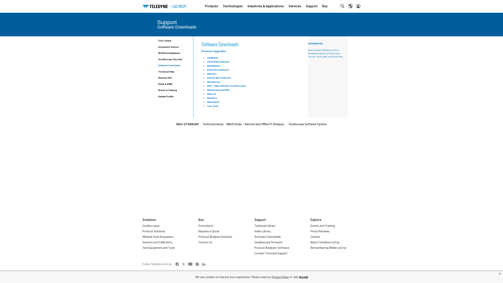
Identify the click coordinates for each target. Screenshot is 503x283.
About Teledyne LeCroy (325, 242)
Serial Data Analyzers (218, 62)
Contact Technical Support (270, 253)
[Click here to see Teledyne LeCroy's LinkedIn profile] (204, 264)
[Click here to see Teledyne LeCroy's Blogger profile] (197, 264)
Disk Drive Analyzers (218, 70)
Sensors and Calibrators (157, 242)
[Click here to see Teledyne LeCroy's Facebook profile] (177, 264)
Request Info (165, 78)
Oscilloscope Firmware (268, 242)
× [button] (499, 273)
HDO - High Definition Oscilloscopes (226, 86)
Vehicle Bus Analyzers (219, 78)
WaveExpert (213, 102)
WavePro (212, 74)
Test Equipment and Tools (158, 247)
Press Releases (320, 231)
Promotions (205, 225)
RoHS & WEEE (165, 84)
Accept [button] (303, 277)
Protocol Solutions (153, 231)
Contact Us (205, 242)
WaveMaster (213, 66)
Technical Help (166, 72)
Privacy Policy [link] (280, 277)
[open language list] (350, 6)
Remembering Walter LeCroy (328, 247)
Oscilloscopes (151, 225)
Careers (315, 236)
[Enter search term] (342, 6)
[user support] (358, 6)
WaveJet (211, 94)
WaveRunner (213, 82)
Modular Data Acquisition (158, 236)
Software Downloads (169, 65)
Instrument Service (168, 47)
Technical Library (213, 124)
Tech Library (164, 41)
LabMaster (212, 58)
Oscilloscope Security (170, 59)
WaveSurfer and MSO (218, 90)
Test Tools (212, 106)
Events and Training (322, 225)
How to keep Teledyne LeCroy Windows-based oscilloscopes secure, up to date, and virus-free (325, 53)
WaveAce (212, 98)
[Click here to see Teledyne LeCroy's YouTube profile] (190, 264)
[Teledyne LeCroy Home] (164, 6)
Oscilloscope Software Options (308, 124)
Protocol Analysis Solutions (215, 236)
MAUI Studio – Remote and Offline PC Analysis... (256, 124)
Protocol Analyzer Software (271, 247)
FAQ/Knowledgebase (169, 53)
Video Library (262, 231)
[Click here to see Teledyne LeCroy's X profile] (183, 264)
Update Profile (165, 96)
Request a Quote (208, 231)
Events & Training (167, 90)
